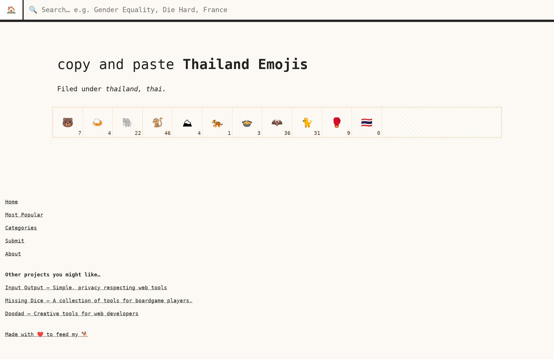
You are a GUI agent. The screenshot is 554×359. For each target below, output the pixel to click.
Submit (14, 241)
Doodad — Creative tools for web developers (71, 313)
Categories (21, 228)
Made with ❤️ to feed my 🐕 (46, 334)
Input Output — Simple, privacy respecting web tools (86, 287)
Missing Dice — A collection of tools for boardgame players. (98, 300)
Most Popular (24, 215)
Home (11, 202)
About (13, 254)
